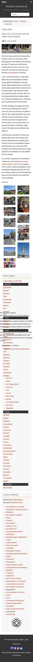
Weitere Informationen (11, 349)
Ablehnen (16, 345)
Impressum (25, 349)
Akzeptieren (5, 345)
